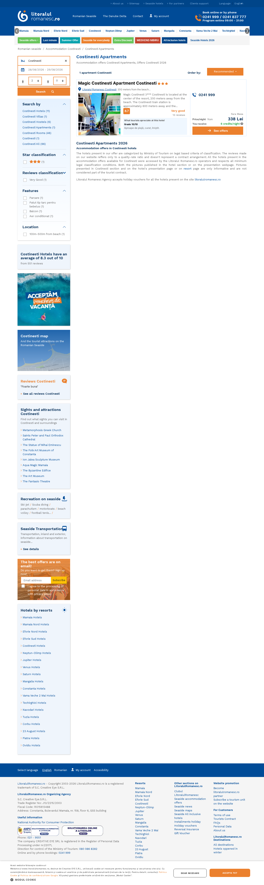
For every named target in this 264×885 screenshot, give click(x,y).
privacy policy (43, 593)
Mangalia (169, 30)
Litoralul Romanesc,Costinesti (99, 89)
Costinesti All (34, 143)
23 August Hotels (34, 731)
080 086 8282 (88, 848)
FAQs (216, 822)
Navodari (140, 838)
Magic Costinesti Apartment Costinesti (118, 83)
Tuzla (138, 841)
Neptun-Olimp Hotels (37, 653)
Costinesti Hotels (36, 111)
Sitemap (134, 3)
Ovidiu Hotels (31, 745)
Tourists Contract (224, 818)
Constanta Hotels (34, 688)
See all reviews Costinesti (41, 393)
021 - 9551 (34, 837)
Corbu (139, 845)
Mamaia (24, 30)
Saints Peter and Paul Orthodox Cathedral (43, 437)
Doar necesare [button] (190, 873)
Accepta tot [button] (230, 872)
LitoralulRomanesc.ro (31, 783)
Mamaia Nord (41, 30)
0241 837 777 (234, 17)
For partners (176, 3)
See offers (221, 130)
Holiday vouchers (185, 825)
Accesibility (101, 770)
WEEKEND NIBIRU (148, 40)
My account (161, 15)
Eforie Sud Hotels (34, 638)
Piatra (138, 853)
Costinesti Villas (34, 116)
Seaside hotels (154, 3)
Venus (143, 30)
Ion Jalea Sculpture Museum (41, 459)
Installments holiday (187, 821)
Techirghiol (228, 30)
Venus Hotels (31, 667)
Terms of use (221, 815)
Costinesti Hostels (36, 121)
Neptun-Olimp (114, 30)
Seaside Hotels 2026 (202, 40)
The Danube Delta (114, 15)
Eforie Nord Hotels (35, 631)
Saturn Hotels (32, 674)
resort (187, 168)
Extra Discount (123, 40)
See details (31, 549)
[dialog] (132, 873)
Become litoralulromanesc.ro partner (226, 792)
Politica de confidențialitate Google (39, 875)
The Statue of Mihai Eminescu (42, 445)
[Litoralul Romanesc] (39, 16)
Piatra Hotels (31, 738)
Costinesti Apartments (38, 127)
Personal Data (222, 826)
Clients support (199, 3)
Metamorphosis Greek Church (42, 430)
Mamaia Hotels (32, 617)
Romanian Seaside (84, 15)
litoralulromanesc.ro (208, 179)
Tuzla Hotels (31, 717)
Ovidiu (139, 857)
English (47, 770)
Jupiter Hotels (32, 660)
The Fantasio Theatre (36, 481)
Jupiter (130, 30)
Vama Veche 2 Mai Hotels (39, 695)
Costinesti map (34, 336)
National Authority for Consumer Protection (46, 822)
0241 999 (211, 17)
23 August (141, 849)
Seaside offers (28, 40)
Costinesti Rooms (36, 133)
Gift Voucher (182, 833)
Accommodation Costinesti (63, 49)
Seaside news (183, 806)
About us (118, 3)
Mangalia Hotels (33, 681)
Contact (138, 15)
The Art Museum (33, 476)
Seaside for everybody (96, 40)
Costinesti (95, 30)
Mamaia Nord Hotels (36, 624)
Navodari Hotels (33, 709)
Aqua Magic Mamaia (35, 465)
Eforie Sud (78, 30)
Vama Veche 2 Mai (206, 30)
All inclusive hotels (175, 40)
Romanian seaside (29, 49)
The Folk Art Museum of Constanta (38, 452)
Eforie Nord (60, 30)
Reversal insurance (186, 829)
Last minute (50, 40)
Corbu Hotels (31, 724)
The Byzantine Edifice (37, 470)
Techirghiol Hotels (34, 702)
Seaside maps (183, 810)
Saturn (155, 30)
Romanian (60, 770)
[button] (88, 879)
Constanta (185, 30)
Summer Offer (70, 40)
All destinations (223, 844)
